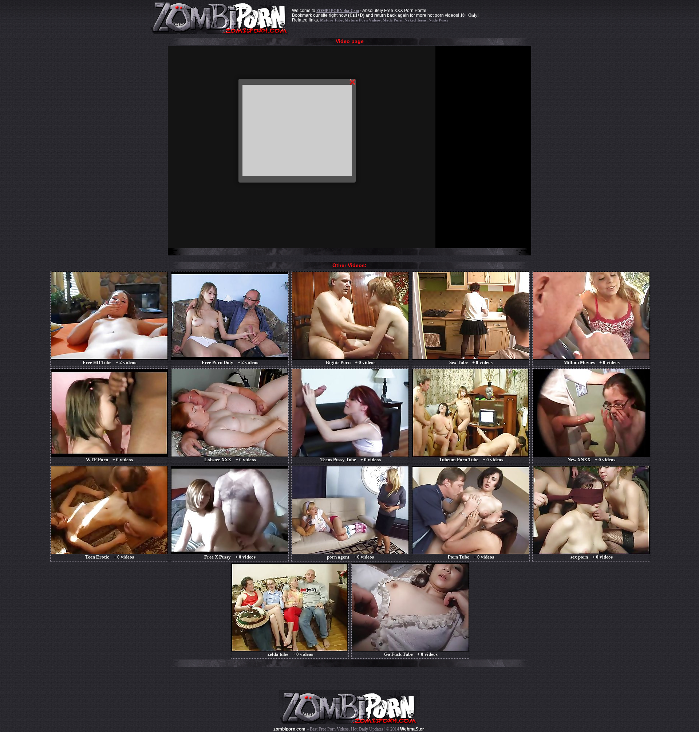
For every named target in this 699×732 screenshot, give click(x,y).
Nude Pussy (439, 20)
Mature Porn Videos (362, 20)
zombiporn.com (289, 729)
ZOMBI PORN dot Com (337, 10)
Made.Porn (392, 20)
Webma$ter (412, 729)
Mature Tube (331, 20)
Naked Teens (415, 20)
